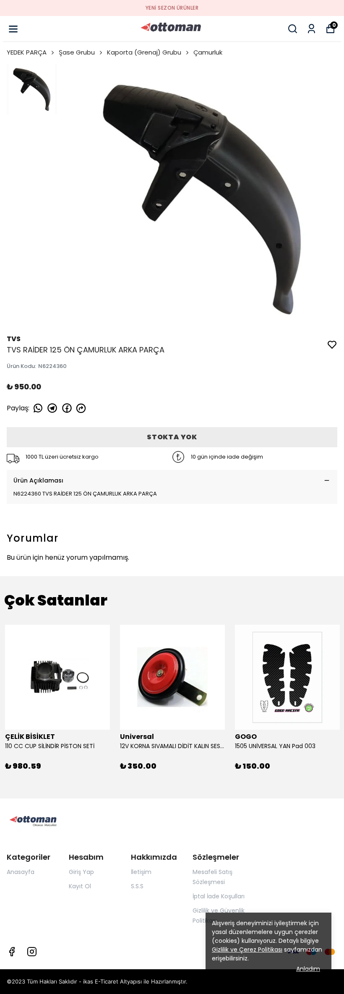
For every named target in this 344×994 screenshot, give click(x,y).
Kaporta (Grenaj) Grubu (144, 52)
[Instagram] (32, 952)
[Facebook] (12, 952)
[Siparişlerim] (311, 28)
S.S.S (137, 886)
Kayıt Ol (80, 886)
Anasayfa (20, 872)
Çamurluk (207, 52)
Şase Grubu (77, 52)
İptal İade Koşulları (219, 896)
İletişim (141, 872)
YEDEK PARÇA (27, 52)
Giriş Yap (81, 872)
